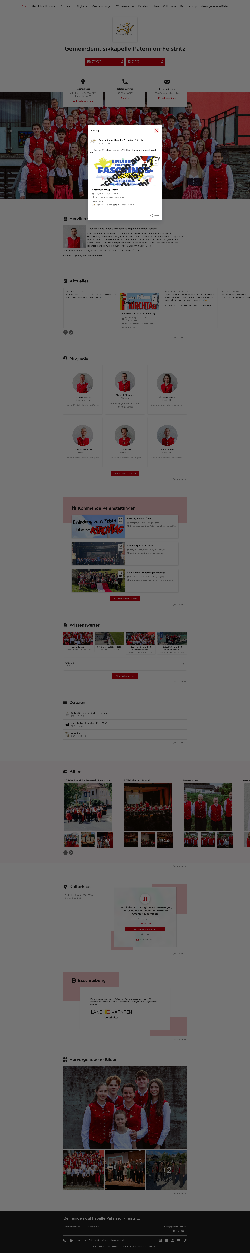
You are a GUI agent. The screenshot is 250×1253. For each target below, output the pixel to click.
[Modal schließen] (125, 626)
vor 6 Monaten (104, 143)
